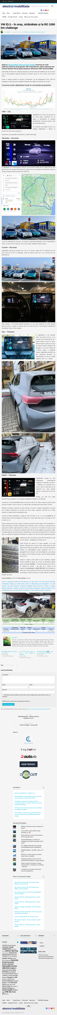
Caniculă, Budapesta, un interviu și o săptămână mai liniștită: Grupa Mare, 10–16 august (32, 841)
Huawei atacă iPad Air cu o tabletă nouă (25, 793)
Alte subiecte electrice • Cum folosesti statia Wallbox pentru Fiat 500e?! (28, 892)
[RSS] (48, 10)
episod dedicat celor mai (17, 65)
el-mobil (7, 32)
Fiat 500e (4, 956)
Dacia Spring (11, 951)
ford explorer (14, 956)
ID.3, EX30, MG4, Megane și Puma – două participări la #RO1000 (27, 653)
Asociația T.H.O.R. (12, 17)
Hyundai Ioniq (8, 960)
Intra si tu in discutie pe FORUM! (22, 876)
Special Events (40, 32)
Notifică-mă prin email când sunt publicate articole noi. (16, 701)
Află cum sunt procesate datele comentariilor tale (38, 709)
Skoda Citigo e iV (14, 986)
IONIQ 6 (4, 970)
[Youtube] (46, 10)
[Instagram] (43, 10)
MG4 (9, 973)
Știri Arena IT (16, 787)
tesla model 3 (8, 990)
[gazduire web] (29, 764)
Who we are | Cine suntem (31, 17)
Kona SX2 (4, 973)
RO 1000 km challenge (9, 665)
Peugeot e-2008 (6, 979)
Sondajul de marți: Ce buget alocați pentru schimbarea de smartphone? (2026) (28, 808)
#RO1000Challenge (6, 945)
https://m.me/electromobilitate (46, 956)
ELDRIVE (42, 946)
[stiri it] (28, 774)
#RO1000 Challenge (43, 13)
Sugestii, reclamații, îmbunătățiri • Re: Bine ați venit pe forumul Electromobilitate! (28, 912)
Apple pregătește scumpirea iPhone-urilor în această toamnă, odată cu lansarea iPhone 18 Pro (28, 797)
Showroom (25, 13)
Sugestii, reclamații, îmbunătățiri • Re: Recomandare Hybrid (28, 907)
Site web (4, 689)
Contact (21, 17)
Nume (4, 684)
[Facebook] (41, 10)
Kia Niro (9, 970)
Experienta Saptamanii (29, 32)
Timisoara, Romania (43, 955)
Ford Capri (9, 956)
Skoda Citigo (6, 986)
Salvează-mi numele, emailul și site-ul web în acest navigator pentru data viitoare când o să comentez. (26, 695)
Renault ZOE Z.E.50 (10, 984)
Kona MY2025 (12, 972)
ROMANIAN (10, 1)
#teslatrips (13, 945)
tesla (13, 988)
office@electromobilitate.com (45, 958)
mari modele (30, 65)
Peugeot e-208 (12, 977)
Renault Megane (7, 981)
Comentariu (5, 674)
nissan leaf (12, 975)
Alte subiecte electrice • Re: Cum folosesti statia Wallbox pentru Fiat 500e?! (27, 883)
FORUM (4, 17)
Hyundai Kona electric (9, 967)
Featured (13, 955)
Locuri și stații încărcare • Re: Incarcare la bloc (26, 916)
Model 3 (12, 973)
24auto (41, 942)
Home (3, 13)
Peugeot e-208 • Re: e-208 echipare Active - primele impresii (27, 897)
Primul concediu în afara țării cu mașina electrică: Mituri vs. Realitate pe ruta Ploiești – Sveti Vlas (32, 865)
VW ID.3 (17, 665)
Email (31, 684)
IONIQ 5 (13, 968)
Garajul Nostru (17, 13)
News (8, 13)
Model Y (6, 975)
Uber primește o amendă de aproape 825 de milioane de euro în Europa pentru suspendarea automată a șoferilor (28, 814)
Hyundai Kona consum (8, 963)
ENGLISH (4, 1)
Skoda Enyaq (7, 988)
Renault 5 (12, 979)
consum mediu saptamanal (8, 948)
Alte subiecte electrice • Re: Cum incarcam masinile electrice (28, 920)
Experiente (32, 13)
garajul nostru (7, 958)
